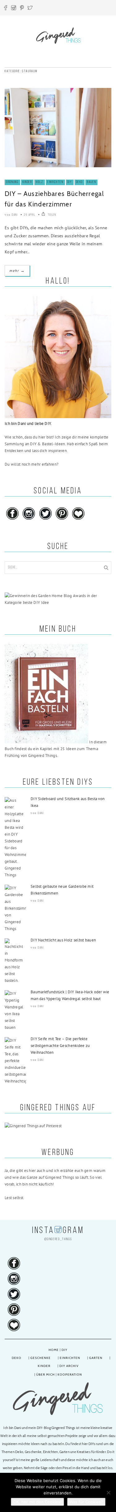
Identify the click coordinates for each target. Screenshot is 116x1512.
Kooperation (70, 1375)
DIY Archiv (69, 1366)
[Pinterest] (21, 8)
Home (54, 1350)
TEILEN (51, 215)
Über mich (45, 1375)
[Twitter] (30, 8)
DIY (69, 182)
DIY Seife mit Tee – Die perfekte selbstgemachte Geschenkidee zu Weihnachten (60, 1045)
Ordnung (12, 182)
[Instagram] (13, 8)
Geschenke (40, 1358)
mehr (17, 270)
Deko (79, 182)
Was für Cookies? (86, 1501)
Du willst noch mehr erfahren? (31, 464)
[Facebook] (5, 8)
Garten (95, 1358)
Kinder (27, 182)
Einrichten (55, 182)
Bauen (91, 182)
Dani (15, 215)
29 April (29, 215)
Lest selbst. (14, 1197)
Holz (39, 182)
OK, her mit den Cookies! (37, 1501)
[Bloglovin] (78, 519)
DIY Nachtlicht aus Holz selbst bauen (63, 940)
